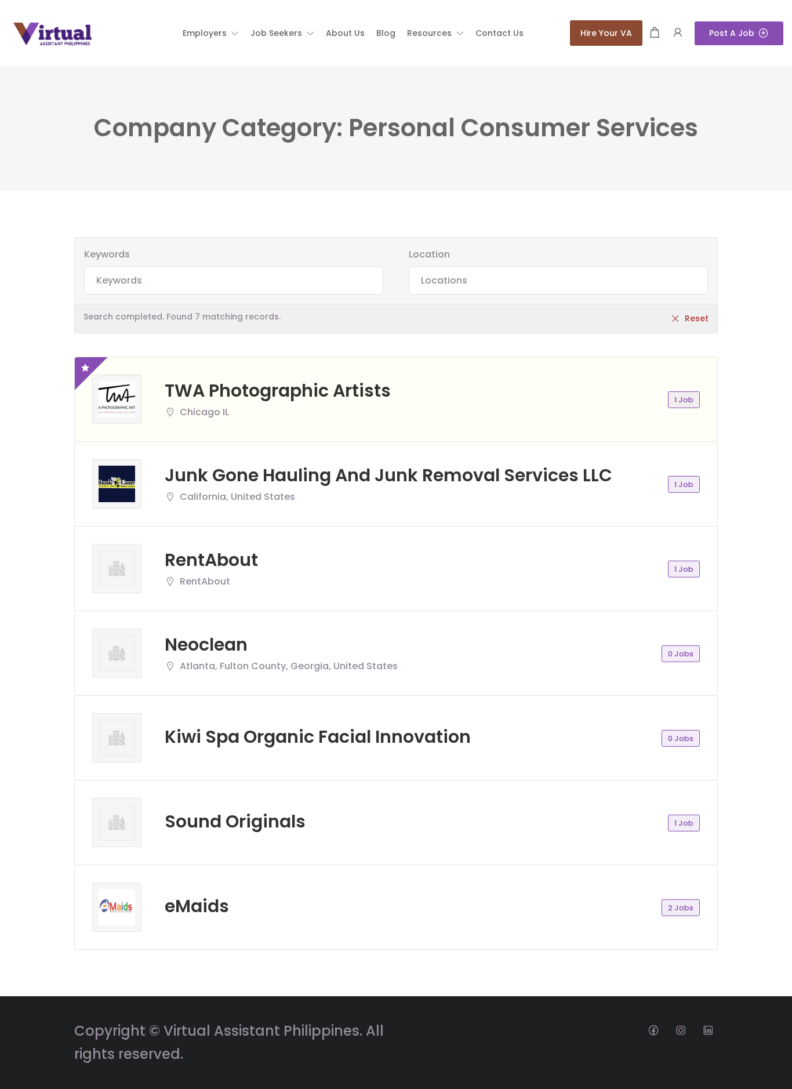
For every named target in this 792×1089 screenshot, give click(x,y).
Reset (697, 318)
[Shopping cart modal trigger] (654, 33)
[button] (211, 33)
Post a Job (731, 33)
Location (429, 254)
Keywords (107, 254)
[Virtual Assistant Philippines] (52, 32)
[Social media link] (653, 1029)
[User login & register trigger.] (677, 33)
